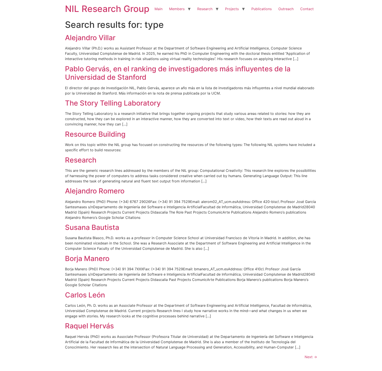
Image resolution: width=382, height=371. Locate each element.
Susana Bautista (92, 227)
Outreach (286, 9)
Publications (261, 9)
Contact (307, 9)
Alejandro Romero (94, 191)
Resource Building (95, 134)
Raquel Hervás (89, 326)
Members (177, 9)
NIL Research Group (107, 8)
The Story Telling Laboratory (113, 103)
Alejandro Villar (90, 37)
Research (204, 9)
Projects (232, 9)
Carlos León (85, 295)
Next (311, 357)
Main (158, 9)
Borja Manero (87, 258)
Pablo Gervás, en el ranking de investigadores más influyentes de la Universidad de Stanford (177, 72)
